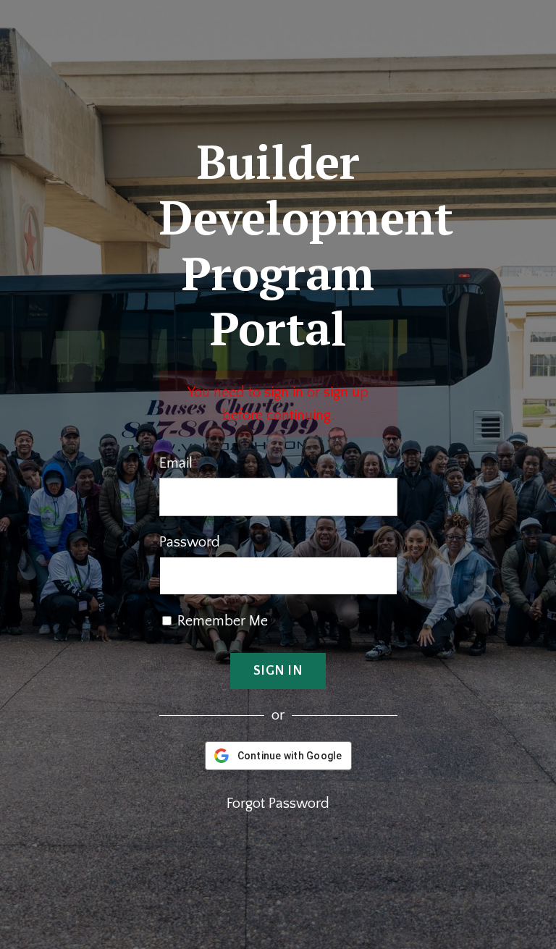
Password (189, 542)
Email (176, 463)
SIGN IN (278, 671)
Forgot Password (278, 803)
